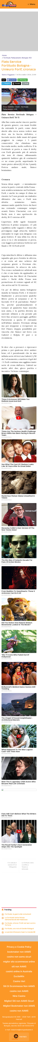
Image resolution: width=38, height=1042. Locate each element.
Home (4, 55)
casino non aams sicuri (19, 956)
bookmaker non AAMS (19, 951)
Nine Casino (19, 996)
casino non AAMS (19, 991)
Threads (17, 83)
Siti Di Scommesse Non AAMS (19, 986)
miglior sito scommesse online (19, 961)
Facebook (12, 80)
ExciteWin (19, 976)
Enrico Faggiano (8, 75)
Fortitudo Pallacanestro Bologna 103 (18, 58)
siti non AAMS (19, 966)
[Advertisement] (19, 31)
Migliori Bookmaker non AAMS (19, 1005)
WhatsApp (23, 80)
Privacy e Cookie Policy (19, 947)
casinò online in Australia (19, 971)
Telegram (7, 83)
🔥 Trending (6, 910)
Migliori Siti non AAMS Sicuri (19, 1001)
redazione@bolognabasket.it (22, 1030)
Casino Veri (19, 981)
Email (26, 83)
